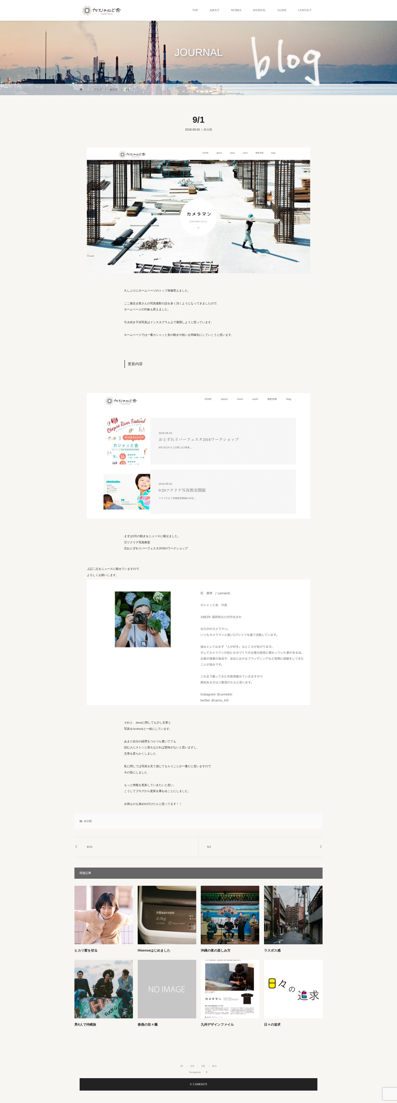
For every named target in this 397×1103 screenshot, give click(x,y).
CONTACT (305, 10)
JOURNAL (259, 10)
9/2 (209, 847)
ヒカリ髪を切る (86, 950)
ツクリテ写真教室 (138, 542)
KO (214, 1066)
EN (192, 1066)
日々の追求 (272, 1024)
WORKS (236, 10)
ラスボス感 (272, 950)
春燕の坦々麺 (148, 1024)
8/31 (90, 847)
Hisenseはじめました (154, 950)
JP (181, 1066)
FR (203, 1066)
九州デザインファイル (217, 1024)
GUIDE (282, 10)
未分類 (207, 129)
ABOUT (214, 10)
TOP (195, 10)
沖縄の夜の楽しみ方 (216, 950)
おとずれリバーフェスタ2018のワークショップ (157, 548)
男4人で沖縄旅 (85, 1024)
